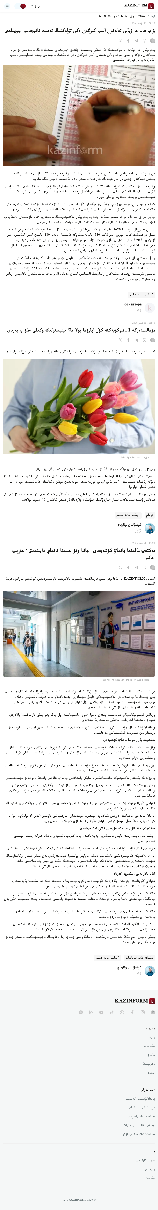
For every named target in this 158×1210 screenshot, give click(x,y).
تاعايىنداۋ (113, 17)
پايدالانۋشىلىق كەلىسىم (140, 1099)
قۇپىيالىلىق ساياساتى (141, 1108)
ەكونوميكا (149, 1064)
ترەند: (151, 17)
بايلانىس (149, 1169)
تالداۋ (151, 1055)
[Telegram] (136, 41)
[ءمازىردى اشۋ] (7, 6)
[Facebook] (128, 41)
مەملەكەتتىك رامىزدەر (141, 1117)
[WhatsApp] (144, 41)
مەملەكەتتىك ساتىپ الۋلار (139, 1135)
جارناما (150, 1178)
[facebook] (132, 1012)
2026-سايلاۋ (137, 17)
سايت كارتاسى (145, 1161)
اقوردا (102, 17)
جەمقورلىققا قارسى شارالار (139, 1126)
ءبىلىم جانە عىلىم (141, 295)
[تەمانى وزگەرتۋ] (20, 6)
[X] (120, 41)
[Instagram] (152, 41)
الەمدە (151, 1073)
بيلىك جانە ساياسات (139, 958)
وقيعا (124, 17)
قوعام (149, 515)
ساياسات (149, 1046)
